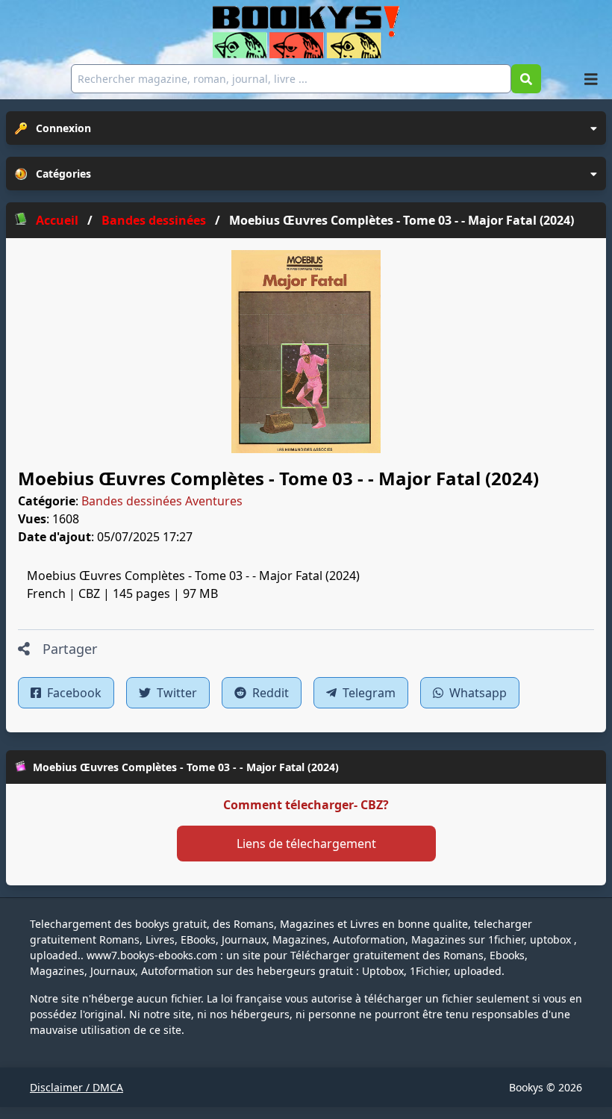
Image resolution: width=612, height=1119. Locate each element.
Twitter (175, 693)
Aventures (214, 501)
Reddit (269, 693)
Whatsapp (476, 693)
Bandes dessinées (131, 501)
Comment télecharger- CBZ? (306, 805)
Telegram (368, 693)
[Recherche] (526, 78)
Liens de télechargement (306, 843)
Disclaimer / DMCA (76, 1087)
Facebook (73, 693)
